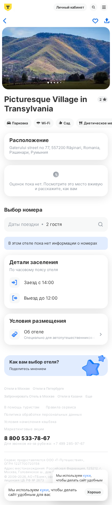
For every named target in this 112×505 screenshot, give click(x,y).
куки (44, 489)
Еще (88, 396)
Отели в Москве (17, 388)
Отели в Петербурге (48, 388)
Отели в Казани (70, 396)
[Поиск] (93, 7)
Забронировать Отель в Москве (29, 396)
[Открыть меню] (104, 7)
